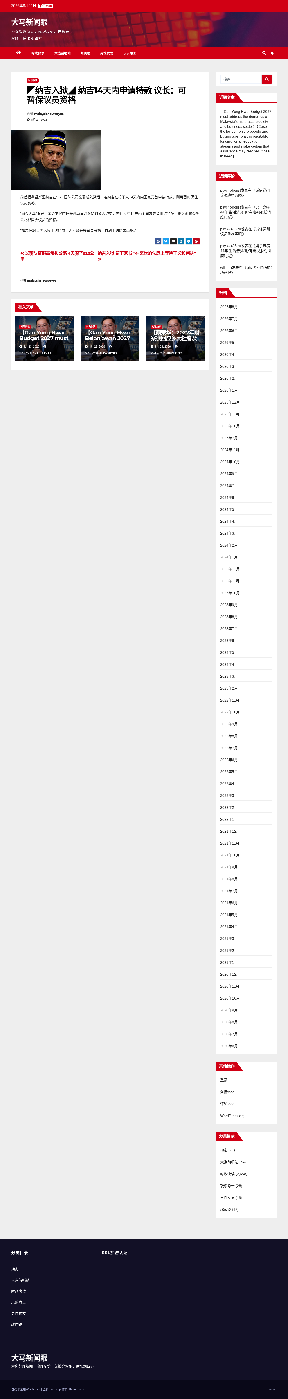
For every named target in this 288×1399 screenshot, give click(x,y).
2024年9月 (229, 474)
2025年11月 (230, 414)
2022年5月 (229, 772)
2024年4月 (229, 521)
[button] (264, 53)
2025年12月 (230, 402)
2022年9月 (229, 724)
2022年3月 (229, 796)
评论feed (227, 1104)
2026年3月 (229, 366)
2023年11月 (230, 581)
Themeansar (76, 1389)
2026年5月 (229, 343)
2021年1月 (229, 962)
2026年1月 (229, 390)
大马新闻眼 (29, 22)
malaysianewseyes (49, 114)
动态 (223, 1150)
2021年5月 (229, 915)
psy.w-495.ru (230, 229)
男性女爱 (106, 53)
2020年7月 (229, 1034)
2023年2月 (229, 688)
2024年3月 (229, 533)
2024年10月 (230, 462)
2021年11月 (230, 843)
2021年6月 (229, 903)
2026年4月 (229, 354)
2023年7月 (229, 629)
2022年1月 (229, 819)
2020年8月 (229, 1022)
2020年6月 (229, 1046)
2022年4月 (229, 784)
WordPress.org (232, 1116)
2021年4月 (229, 927)
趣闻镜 (85, 53)
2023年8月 (229, 617)
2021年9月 (229, 867)
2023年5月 (229, 653)
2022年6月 (229, 760)
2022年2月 (229, 807)
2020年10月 (230, 998)
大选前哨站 (62, 53)
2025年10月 (230, 426)
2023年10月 (230, 593)
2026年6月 (229, 331)
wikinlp (226, 268)
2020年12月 (230, 974)
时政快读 (38, 53)
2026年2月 (229, 378)
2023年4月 (229, 664)
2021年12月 (230, 831)
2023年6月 (229, 641)
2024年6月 (229, 498)
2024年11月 (230, 450)
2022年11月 (230, 700)
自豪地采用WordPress (26, 1389)
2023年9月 (229, 605)
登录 (223, 1080)
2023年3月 (229, 676)
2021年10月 (230, 855)
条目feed (227, 1092)
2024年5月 (229, 509)
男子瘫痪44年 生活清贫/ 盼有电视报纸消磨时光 (245, 212)
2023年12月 (230, 569)
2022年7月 (229, 748)
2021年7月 (229, 891)
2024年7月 (229, 486)
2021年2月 (229, 951)
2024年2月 (229, 545)
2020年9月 (229, 1010)
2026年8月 (229, 307)
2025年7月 (229, 438)
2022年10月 (230, 712)
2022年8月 (229, 736)
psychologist (230, 190)
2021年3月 (229, 939)
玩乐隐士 (129, 53)
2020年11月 (230, 986)
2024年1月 (229, 557)
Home (271, 1389)
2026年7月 (229, 319)
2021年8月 (229, 879)
